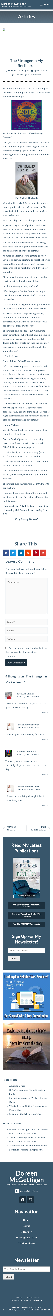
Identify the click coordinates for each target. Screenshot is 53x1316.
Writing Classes (25, 1237)
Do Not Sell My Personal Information (26, 1300)
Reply (45, 712)
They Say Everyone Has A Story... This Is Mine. (26, 1184)
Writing (25, 1231)
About (26, 1225)
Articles (26, 16)
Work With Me (26, 1243)
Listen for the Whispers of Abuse (26, 1114)
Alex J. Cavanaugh (18, 1137)
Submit (14, 958)
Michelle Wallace (26, 751)
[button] (6, 553)
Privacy (19, 1297)
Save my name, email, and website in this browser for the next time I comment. (26, 652)
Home (26, 1220)
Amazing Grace (17, 1085)
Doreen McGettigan (13, 3)
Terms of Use (31, 1297)
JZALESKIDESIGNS (42, 1310)
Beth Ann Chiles (25, 694)
